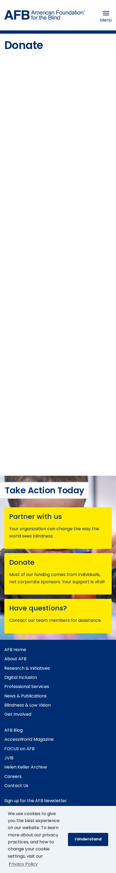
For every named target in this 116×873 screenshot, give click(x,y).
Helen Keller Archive (25, 767)
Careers (13, 776)
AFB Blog (13, 730)
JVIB (8, 758)
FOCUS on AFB (19, 749)
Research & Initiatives (27, 668)
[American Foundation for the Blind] (44, 16)
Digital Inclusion (20, 677)
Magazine (29, 739)
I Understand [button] (88, 839)
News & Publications (25, 696)
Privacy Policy (23, 864)
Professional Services (26, 686)
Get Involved (17, 714)
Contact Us (16, 786)
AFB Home (15, 650)
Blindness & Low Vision (27, 705)
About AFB (15, 659)
